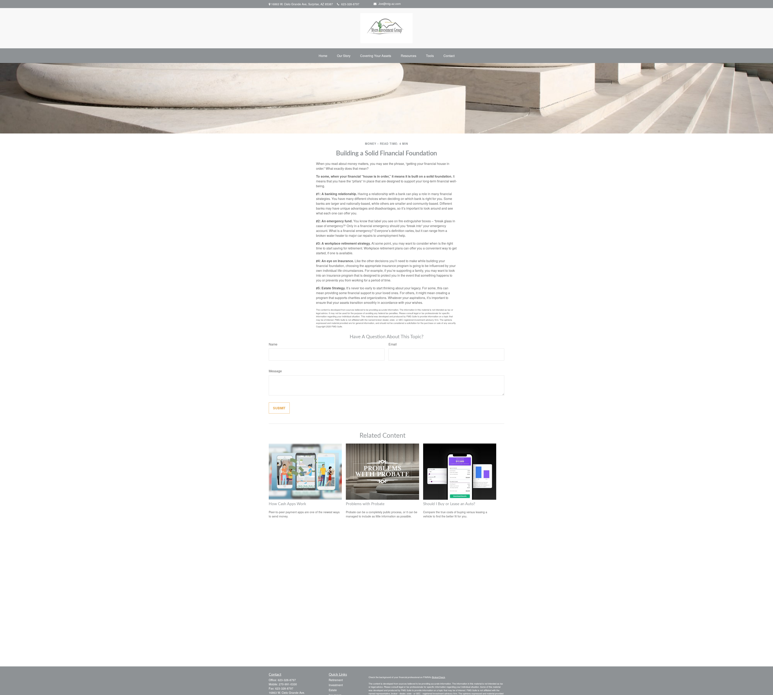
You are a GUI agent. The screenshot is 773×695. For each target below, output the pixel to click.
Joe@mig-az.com (389, 4)
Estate (333, 690)
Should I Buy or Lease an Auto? (449, 504)
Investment (336, 685)
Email (393, 344)
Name (273, 344)
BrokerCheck (438, 677)
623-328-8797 (350, 4)
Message (275, 371)
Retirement (336, 680)
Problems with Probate (365, 504)
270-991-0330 (288, 684)
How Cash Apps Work (287, 504)
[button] (323, 55)
